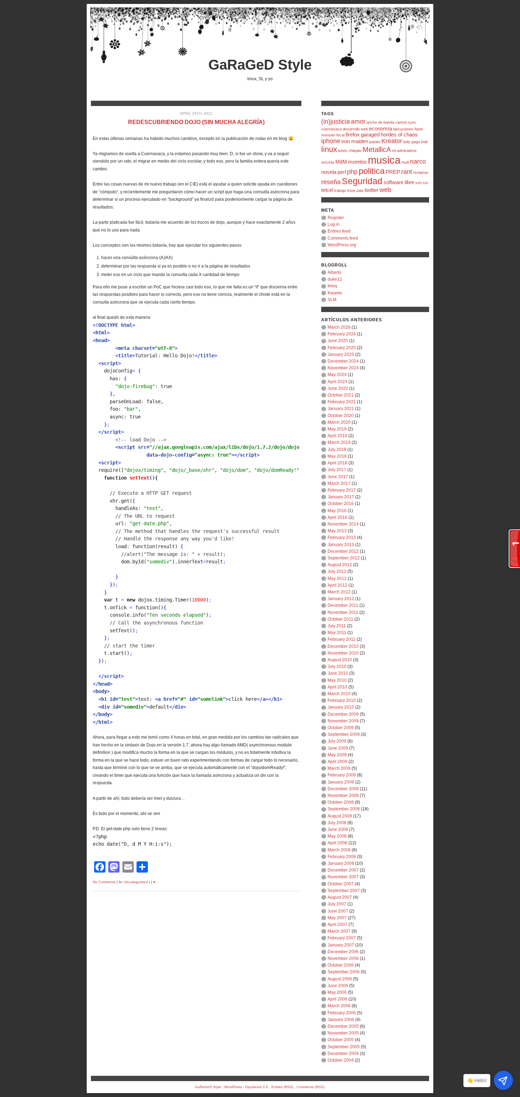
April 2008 (337, 842)
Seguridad (362, 181)
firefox (353, 134)
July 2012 (337, 571)
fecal (340, 135)
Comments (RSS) (310, 1087)
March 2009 (339, 768)
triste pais (355, 190)
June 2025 (338, 340)
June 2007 (338, 911)
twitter (372, 190)
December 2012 (343, 551)
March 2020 (339, 422)
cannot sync (405, 122)
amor (358, 121)
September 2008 (344, 808)
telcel (327, 190)
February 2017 (342, 490)
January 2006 (341, 1019)
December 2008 (343, 788)
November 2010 (343, 653)
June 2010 (338, 673)
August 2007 (340, 897)
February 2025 (342, 347)
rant (406, 171)
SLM (332, 299)
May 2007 (337, 917)
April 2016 (337, 517)
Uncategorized (136, 882)
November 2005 (343, 1033)
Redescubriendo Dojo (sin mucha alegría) (196, 122)
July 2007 (337, 904)
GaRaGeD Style (260, 64)
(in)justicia (335, 121)
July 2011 (337, 625)
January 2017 (341, 496)
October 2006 (341, 965)
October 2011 (340, 619)
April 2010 (337, 687)
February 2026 (342, 334)
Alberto (334, 272)
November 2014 (343, 524)
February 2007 (342, 937)
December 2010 (343, 646)
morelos (357, 162)
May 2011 (337, 632)
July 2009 (337, 741)
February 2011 (342, 639)
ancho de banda (380, 122)
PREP (393, 172)
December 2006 (343, 951)
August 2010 (340, 659)
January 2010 (341, 707)
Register (336, 217)
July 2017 (337, 469)
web (385, 189)
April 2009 (337, 761)
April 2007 (337, 924)
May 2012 (337, 578)
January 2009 (341, 782)
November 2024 (343, 367)
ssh (418, 183)
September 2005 (344, 1046)
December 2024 (343, 361)
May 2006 (337, 992)
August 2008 (340, 816)
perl (341, 172)
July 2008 (337, 822)
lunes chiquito (350, 150)
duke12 (335, 279)
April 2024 (337, 381)
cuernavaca (331, 129)
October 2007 (341, 883)
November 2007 (343, 876)
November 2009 (343, 720)
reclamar (420, 172)
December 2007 (343, 870)
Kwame (335, 293)
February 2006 (342, 1012)
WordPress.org (342, 244)
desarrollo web (355, 129)
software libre (398, 182)
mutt (405, 162)
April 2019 (337, 435)
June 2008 (338, 829)
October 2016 (341, 503)
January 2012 (341, 598)
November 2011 (343, 612)
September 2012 (344, 558)
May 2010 (337, 680)
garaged (370, 134)
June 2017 (338, 476)
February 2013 (342, 537)
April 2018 (337, 462)
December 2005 (343, 1026)
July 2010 (337, 666)
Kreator (391, 141)
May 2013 (337, 530)
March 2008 (339, 849)
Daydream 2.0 (256, 1087)
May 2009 (337, 754)
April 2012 (337, 585)
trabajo (340, 190)
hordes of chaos (399, 134)
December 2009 (343, 714)
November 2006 (343, 958)
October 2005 (341, 1039)
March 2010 (339, 693)
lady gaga (411, 142)
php (352, 171)
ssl (425, 183)
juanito (374, 142)
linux (329, 149)
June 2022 (338, 388)
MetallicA (377, 149)
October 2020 (341, 415)
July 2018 (337, 449)
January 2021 (341, 408)
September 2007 (344, 890)
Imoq (332, 285)
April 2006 (337, 999)
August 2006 (340, 978)
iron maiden (354, 141)
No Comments (104, 882)
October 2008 (341, 802)
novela (328, 172)
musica (384, 160)
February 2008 (342, 856)
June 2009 (338, 748)
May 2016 (337, 510)
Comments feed (343, 238)
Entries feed (339, 231)
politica (372, 171)
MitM (341, 162)
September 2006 (344, 971)
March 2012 (339, 591)
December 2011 (343, 605)
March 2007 (339, 931)
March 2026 (339, 327)
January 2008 (341, 863)
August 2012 (340, 564)
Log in (334, 224)
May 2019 (337, 429)
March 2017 (339, 483)
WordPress (233, 1087)
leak (424, 142)
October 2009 (341, 727)
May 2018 (337, 456)
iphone (330, 141)
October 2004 (341, 1060)
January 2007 (341, 945)
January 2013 (341, 544)
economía (380, 128)
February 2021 (342, 401)
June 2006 (338, 985)
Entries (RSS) (282, 1087)
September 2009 (344, 734)
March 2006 (339, 1005)
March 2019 (339, 442)
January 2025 (341, 354)
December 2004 (343, 1053)
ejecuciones (403, 129)
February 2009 (342, 775)
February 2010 (342, 700)
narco (418, 161)
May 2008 (337, 836)
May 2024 (337, 374)
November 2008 (343, 795)
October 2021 (341, 395)
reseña (331, 182)
